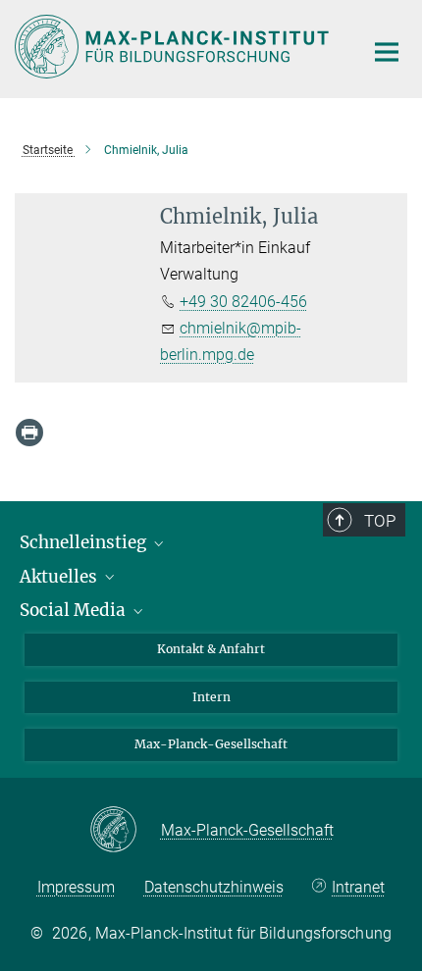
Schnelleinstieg (85, 542)
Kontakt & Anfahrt (211, 648)
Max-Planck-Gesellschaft (211, 744)
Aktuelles (60, 577)
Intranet (358, 887)
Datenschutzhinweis (214, 887)
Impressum (76, 887)
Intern (211, 697)
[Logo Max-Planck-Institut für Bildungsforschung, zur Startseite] (174, 46)
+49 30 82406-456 (243, 301)
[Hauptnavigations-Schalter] (386, 52)
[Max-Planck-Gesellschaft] (125, 830)
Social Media (75, 610)
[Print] (29, 432)
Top (380, 521)
